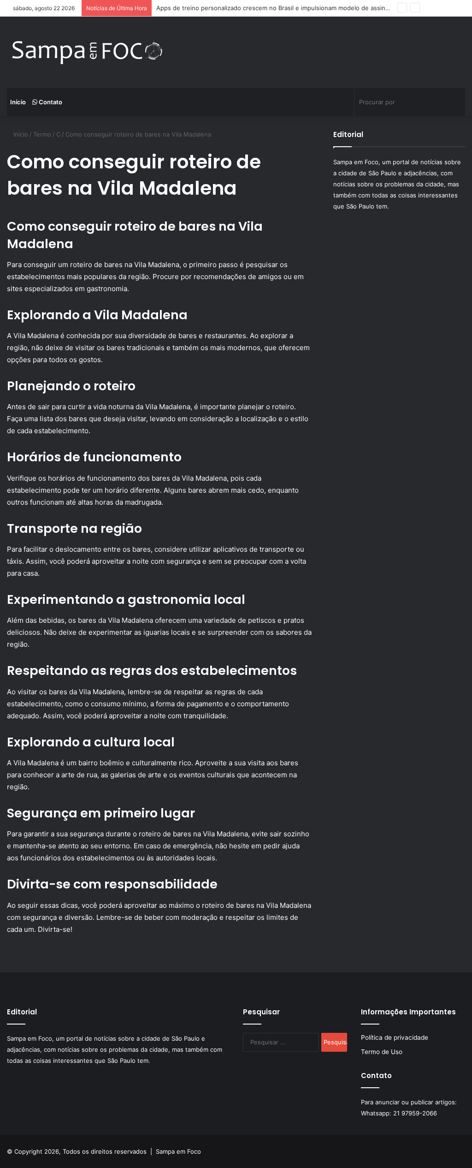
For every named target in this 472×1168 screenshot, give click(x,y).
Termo (42, 134)
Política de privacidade (394, 1037)
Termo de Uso (381, 1051)
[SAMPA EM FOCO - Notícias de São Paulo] (87, 52)
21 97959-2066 (415, 1113)
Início (18, 102)
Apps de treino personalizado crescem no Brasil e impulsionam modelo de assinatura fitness (289, 8)
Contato (49, 102)
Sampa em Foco (178, 1151)
